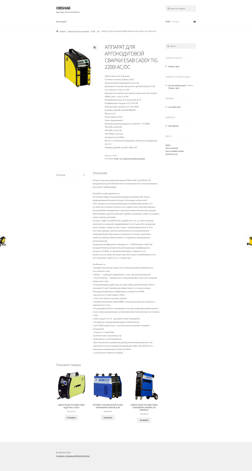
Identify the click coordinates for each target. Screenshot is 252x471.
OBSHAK (63, 8)
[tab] (71, 175)
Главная (62, 31)
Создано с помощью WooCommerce (72, 456)
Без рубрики (173, 126)
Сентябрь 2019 (174, 107)
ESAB (93, 31)
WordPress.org (171, 154)
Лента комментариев (174, 151)
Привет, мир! (173, 66)
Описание (60, 175)
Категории (61, 21)
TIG (98, 31)
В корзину (71, 417)
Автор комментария (176, 85)
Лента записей (172, 148)
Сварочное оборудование (78, 31)
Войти (168, 145)
